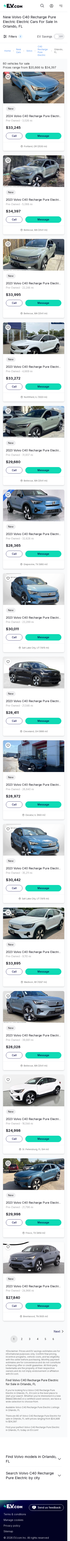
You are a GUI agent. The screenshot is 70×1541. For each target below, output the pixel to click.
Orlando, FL (58, 51)
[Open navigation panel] (61, 5)
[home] (21, 6)
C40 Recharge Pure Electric (43, 50)
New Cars (18, 51)
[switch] (59, 36)
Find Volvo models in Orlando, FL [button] (31, 1459)
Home (7, 50)
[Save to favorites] (8, 77)
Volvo (29, 50)
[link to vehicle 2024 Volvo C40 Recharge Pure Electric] (33, 87)
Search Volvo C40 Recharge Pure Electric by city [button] (30, 1475)
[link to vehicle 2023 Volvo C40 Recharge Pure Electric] (33, 171)
